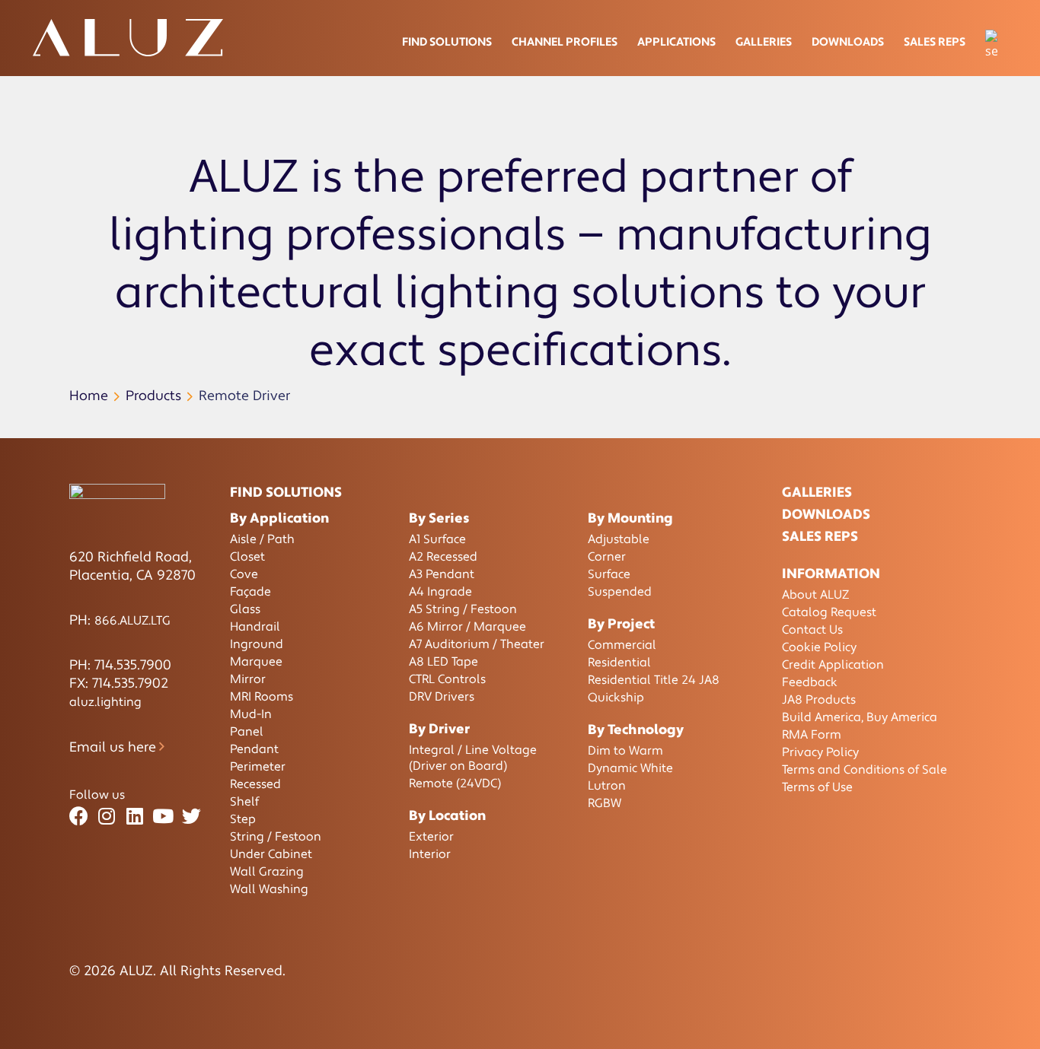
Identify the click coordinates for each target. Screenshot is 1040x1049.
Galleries (763, 42)
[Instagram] (106, 816)
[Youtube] (163, 816)
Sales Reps (934, 42)
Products (153, 396)
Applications (676, 42)
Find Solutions (447, 42)
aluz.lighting (105, 702)
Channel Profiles (564, 42)
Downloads (848, 42)
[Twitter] (191, 816)
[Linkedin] (135, 816)
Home (88, 396)
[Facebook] (78, 816)
